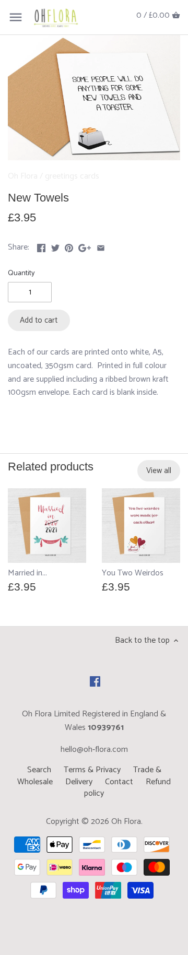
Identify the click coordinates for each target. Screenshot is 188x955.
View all (158, 470)
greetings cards (72, 176)
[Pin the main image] (69, 246)
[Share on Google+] (84, 246)
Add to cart (38, 320)
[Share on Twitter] (55, 246)
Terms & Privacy (92, 770)
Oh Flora (23, 176)
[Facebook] (95, 681)
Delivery (78, 782)
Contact (119, 782)
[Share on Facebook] (41, 246)
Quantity (21, 273)
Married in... (27, 573)
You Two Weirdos (132, 573)
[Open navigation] (16, 17)
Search (39, 770)
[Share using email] (101, 246)
